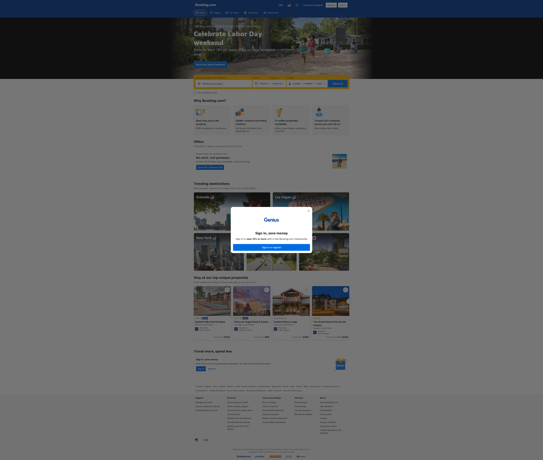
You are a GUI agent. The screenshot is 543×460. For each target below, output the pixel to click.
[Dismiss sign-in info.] (308, 210)
